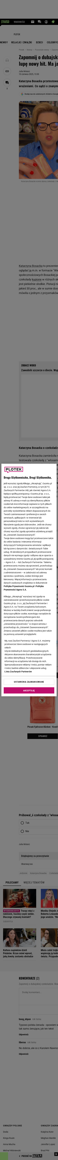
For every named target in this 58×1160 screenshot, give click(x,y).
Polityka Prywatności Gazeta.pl (19, 586)
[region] (28, 580)
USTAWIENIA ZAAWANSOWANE (29, 682)
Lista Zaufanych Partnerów (18, 671)
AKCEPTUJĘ (29, 690)
